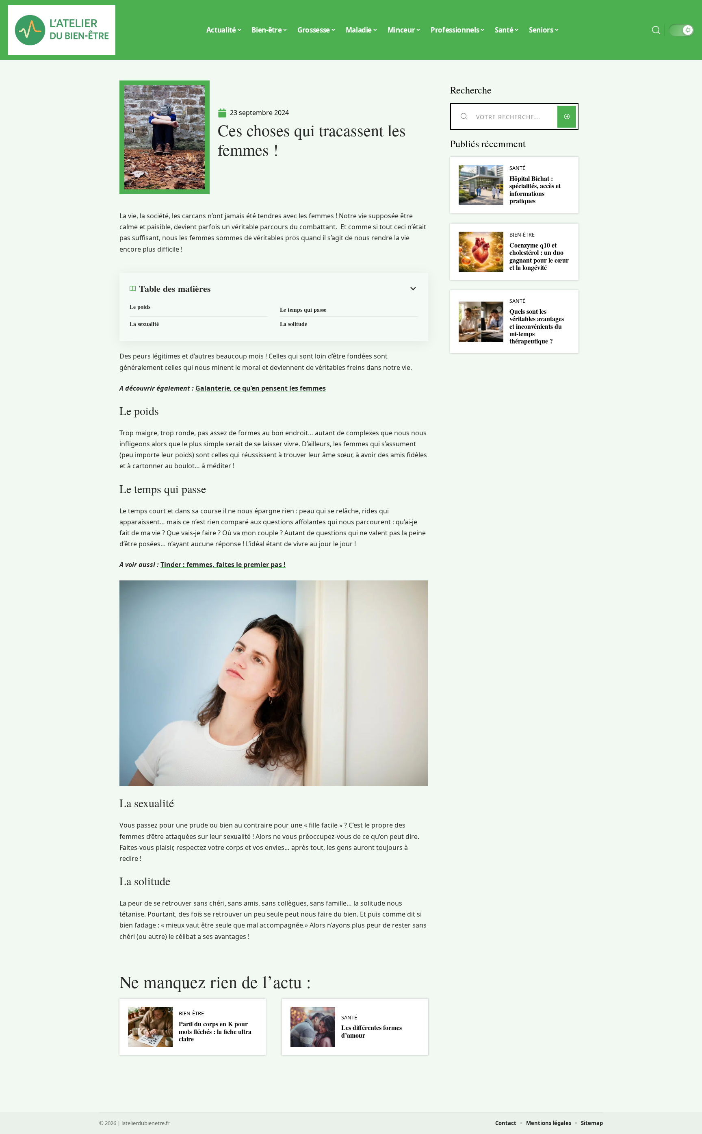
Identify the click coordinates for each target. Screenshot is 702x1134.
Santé (349, 1017)
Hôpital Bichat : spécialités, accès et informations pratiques (535, 189)
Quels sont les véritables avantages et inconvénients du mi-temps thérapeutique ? (536, 326)
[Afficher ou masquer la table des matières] (314, 288)
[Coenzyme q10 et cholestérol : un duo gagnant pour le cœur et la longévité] (481, 252)
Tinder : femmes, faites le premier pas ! (223, 564)
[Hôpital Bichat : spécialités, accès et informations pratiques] (481, 185)
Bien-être (191, 1013)
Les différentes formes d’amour (371, 1031)
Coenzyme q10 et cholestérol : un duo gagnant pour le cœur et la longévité (539, 256)
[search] (656, 30)
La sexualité (144, 323)
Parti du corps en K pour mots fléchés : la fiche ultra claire (215, 1031)
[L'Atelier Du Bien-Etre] (61, 30)
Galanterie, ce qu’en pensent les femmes (260, 388)
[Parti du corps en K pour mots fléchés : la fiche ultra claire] (150, 1027)
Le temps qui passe (303, 309)
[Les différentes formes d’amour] (312, 1027)
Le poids (140, 306)
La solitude (293, 323)
